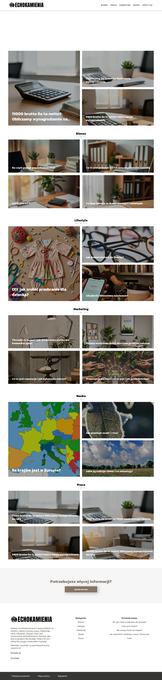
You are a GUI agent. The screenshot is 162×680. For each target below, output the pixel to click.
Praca (113, 5)
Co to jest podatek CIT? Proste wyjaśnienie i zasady (118, 167)
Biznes (104, 5)
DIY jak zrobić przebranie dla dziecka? (39, 292)
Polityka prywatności (21, 675)
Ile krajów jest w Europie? (36, 470)
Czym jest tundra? (129, 626)
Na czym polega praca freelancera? (33, 167)
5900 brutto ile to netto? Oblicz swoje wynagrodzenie (109, 118)
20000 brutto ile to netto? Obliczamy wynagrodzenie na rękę (119, 553)
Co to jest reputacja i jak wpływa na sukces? (39, 378)
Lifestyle (147, 5)
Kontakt (15, 658)
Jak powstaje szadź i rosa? (102, 433)
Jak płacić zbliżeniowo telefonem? (107, 295)
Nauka (136, 5)
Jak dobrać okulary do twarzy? (105, 257)
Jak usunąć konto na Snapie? (129, 630)
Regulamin (62, 675)
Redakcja (16, 652)
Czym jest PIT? (21, 203)
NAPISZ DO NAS (81, 589)
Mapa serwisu (44, 675)
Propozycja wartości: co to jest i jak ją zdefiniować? (118, 378)
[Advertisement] (81, 29)
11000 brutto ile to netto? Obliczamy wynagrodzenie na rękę (40, 116)
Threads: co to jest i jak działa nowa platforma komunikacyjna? (40, 341)
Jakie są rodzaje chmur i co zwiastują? (109, 471)
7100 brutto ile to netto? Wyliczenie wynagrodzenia (108, 80)
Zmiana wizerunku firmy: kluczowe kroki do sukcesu (118, 343)
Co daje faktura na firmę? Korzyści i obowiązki (114, 203)
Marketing (125, 5)
